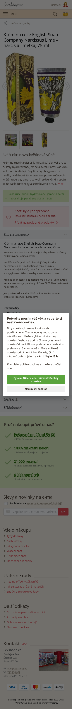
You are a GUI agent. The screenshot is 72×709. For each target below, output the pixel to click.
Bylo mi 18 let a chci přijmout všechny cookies (36, 380)
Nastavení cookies (36, 388)
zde (45, 352)
